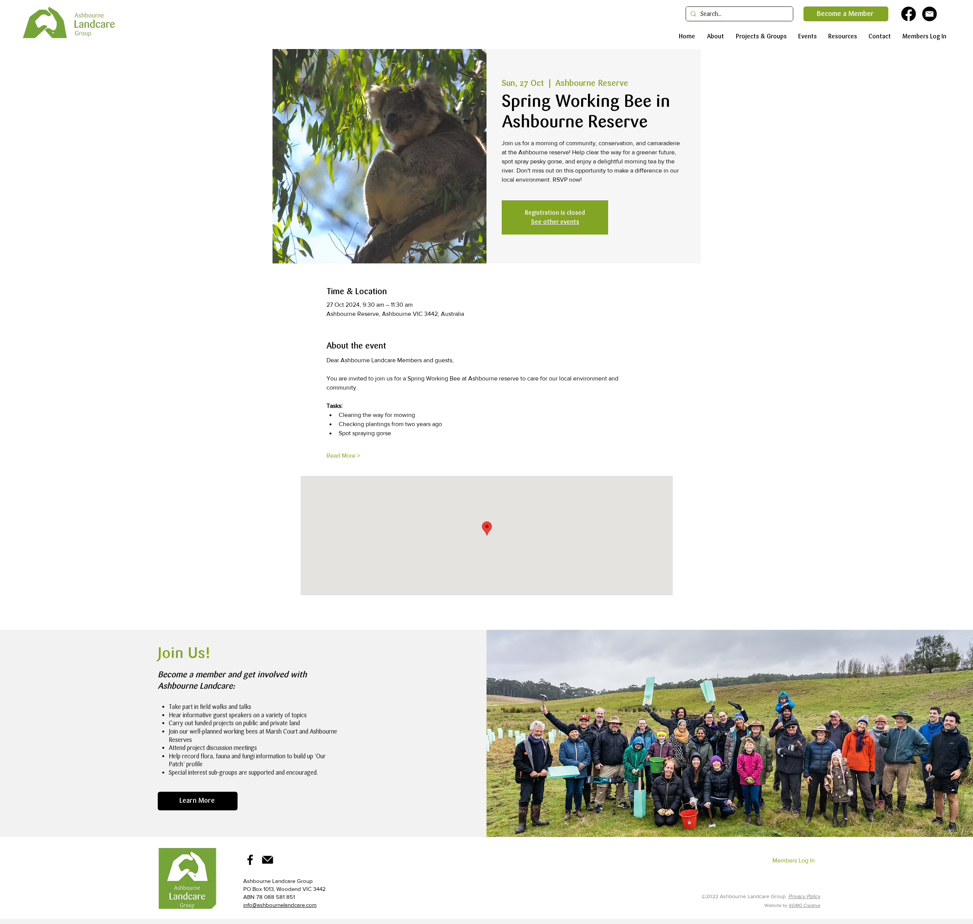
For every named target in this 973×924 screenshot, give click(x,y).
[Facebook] (250, 860)
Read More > (343, 455)
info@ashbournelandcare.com (280, 905)
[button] (713, 36)
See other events (555, 221)
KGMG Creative (804, 905)
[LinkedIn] (267, 860)
